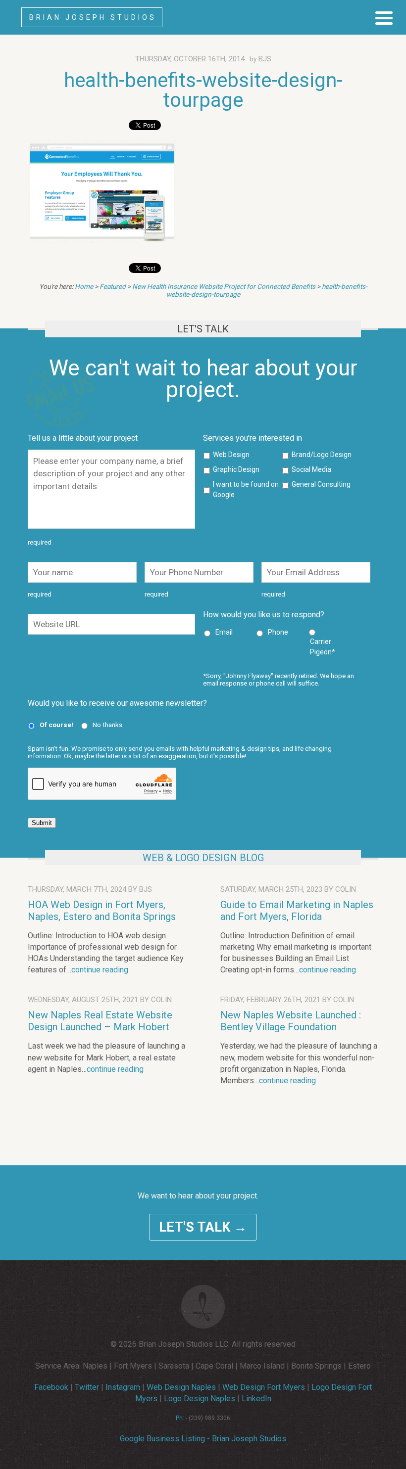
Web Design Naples (181, 1387)
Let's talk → (203, 1227)
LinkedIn (256, 1398)
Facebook (51, 1387)
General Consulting (321, 484)
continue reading (99, 969)
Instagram (122, 1387)
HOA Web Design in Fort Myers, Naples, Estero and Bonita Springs (102, 910)
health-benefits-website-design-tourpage (203, 90)
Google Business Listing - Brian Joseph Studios (203, 1438)
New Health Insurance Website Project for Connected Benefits (223, 286)
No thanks (107, 725)
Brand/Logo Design (322, 455)
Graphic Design (236, 469)
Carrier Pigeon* (322, 647)
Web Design (231, 455)
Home (84, 286)
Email (224, 632)
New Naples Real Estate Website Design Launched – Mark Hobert (100, 1021)
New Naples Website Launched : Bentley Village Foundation (290, 1021)
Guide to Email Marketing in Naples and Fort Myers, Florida (296, 910)
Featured (113, 286)
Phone (278, 632)
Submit (42, 822)
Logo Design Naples (199, 1398)
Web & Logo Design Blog (203, 858)
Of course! (56, 725)
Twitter (87, 1387)
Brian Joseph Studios (92, 17)
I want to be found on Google (246, 489)
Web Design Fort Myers (263, 1387)
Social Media (311, 469)
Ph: (180, 1418)
